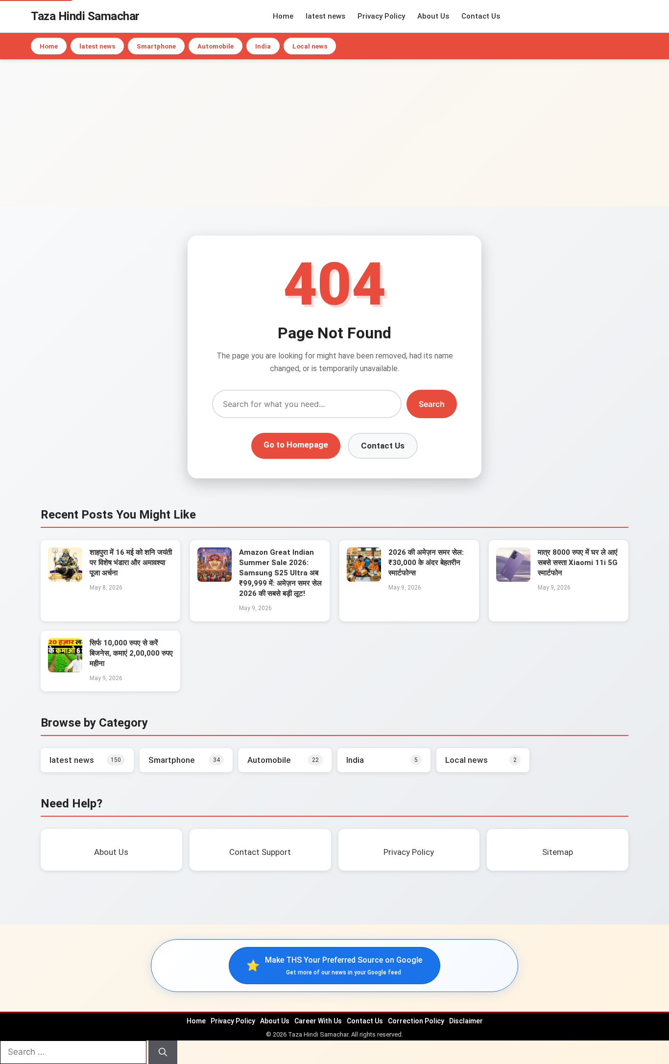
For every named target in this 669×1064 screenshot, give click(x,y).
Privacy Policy (381, 16)
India (263, 46)
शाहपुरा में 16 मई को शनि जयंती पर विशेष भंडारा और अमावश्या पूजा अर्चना (131, 562)
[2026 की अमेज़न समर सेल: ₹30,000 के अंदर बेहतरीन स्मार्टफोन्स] (364, 579)
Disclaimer (466, 1021)
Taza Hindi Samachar (85, 16)
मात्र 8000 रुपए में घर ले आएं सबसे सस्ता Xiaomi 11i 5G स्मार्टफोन (578, 562)
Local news (309, 46)
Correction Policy (416, 1021)
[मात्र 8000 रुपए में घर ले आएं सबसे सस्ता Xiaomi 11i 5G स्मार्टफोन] (513, 579)
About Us (433, 16)
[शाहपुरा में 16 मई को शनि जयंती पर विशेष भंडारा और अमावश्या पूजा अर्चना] (65, 579)
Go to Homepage (295, 444)
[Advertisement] (334, 132)
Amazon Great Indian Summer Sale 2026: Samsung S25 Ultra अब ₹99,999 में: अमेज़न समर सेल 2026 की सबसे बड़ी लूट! (280, 573)
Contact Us (480, 16)
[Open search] (635, 16)
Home (283, 16)
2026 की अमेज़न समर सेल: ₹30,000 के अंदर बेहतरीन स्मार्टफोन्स (426, 562)
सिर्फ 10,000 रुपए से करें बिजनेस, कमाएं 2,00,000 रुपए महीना (131, 653)
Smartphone (156, 46)
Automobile (215, 46)
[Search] (162, 1052)
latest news (325, 16)
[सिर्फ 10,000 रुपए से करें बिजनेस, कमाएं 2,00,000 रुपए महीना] (65, 669)
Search (432, 404)
